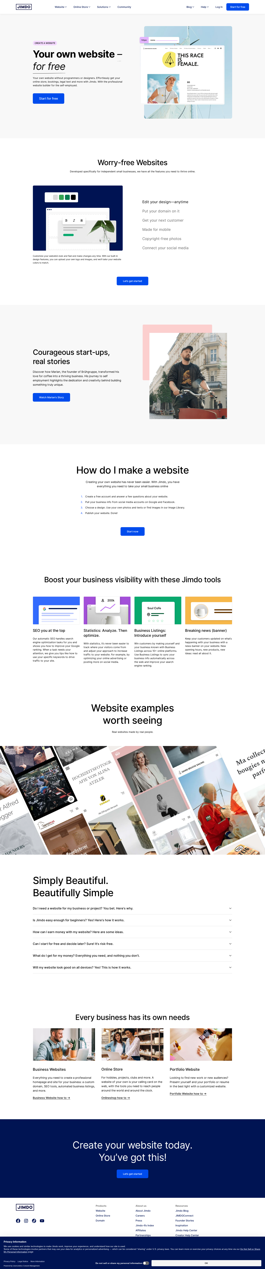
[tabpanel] (78, 225)
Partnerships (143, 1235)
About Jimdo (143, 1210)
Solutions (102, 6)
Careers (140, 1215)
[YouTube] (42, 1221)
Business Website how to (50, 1097)
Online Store (80, 6)
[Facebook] (18, 1221)
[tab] (187, 202)
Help (203, 6)
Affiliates (141, 1230)
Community (124, 6)
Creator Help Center (187, 1235)
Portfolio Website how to (186, 1093)
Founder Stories (184, 1220)
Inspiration (181, 1225)
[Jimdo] (24, 7)
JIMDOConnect (184, 1215)
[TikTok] (34, 1221)
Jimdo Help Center (186, 1230)
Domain (100, 1220)
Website (59, 6)
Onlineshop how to (113, 1097)
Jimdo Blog (181, 1210)
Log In (219, 6)
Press (139, 1220)
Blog (189, 6)
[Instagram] (26, 1221)
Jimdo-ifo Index (145, 1225)
